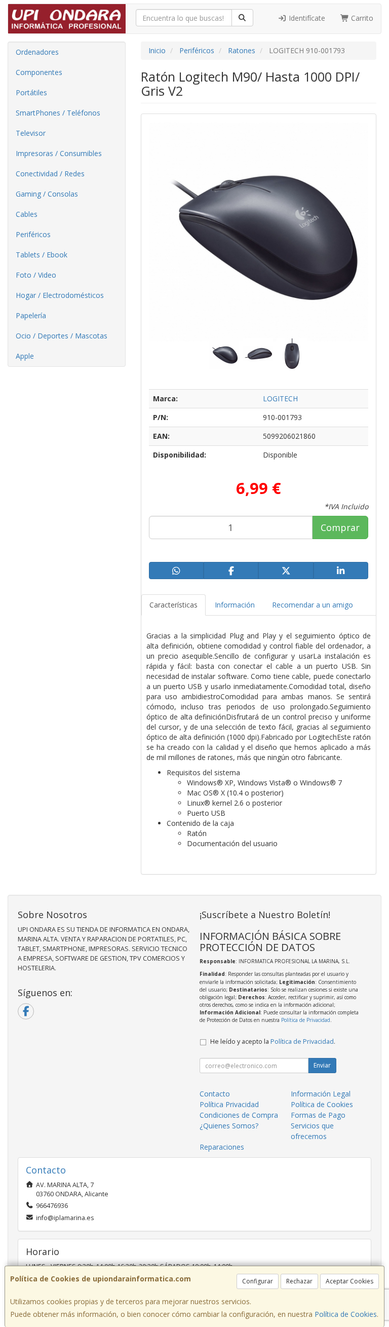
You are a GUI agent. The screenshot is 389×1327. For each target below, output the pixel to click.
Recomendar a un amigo (312, 605)
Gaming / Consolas (47, 194)
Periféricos (33, 234)
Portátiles (31, 92)
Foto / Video (36, 275)
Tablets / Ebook (41, 254)
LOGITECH (280, 398)
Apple (25, 356)
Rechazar (299, 1281)
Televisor (31, 133)
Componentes (39, 72)
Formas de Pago (318, 1115)
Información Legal (321, 1093)
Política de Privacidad (305, 1019)
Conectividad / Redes (50, 173)
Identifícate (306, 18)
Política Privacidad (229, 1104)
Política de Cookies (346, 1314)
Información (235, 605)
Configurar (257, 1281)
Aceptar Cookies (349, 1281)
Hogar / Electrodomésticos (60, 295)
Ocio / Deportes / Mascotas (61, 335)
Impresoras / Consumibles (59, 153)
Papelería (31, 315)
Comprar (340, 527)
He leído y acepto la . (272, 1041)
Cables (26, 214)
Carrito (361, 18)
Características (173, 605)
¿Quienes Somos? (229, 1125)
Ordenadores (37, 52)
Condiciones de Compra (239, 1115)
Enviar (322, 1065)
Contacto (215, 1093)
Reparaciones (222, 1147)
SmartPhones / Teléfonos (58, 113)
